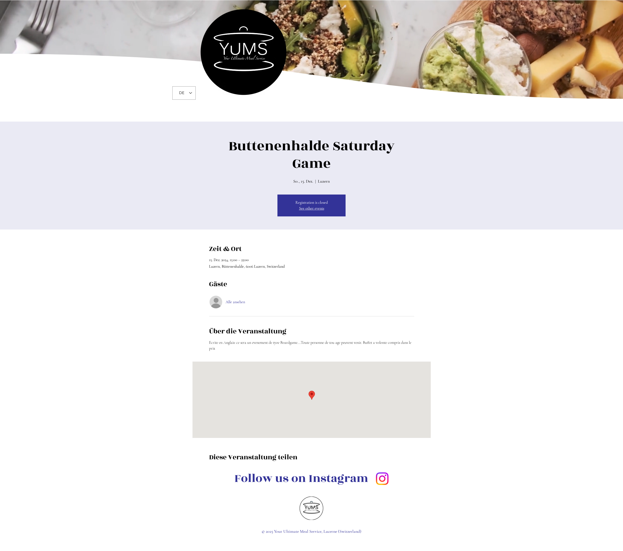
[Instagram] (382, 478)
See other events (311, 208)
